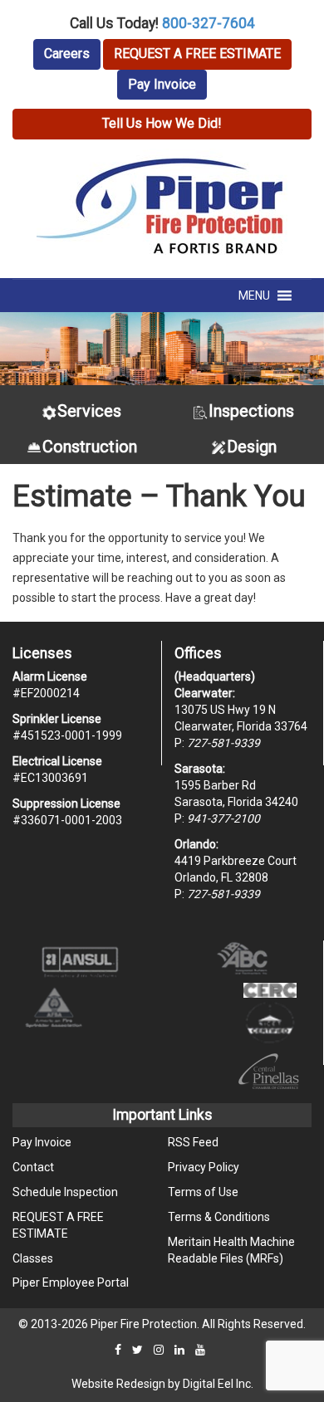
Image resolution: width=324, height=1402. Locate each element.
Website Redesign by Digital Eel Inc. (162, 1383)
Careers (67, 53)
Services (89, 411)
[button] (254, 295)
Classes (32, 1258)
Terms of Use (203, 1192)
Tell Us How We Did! (162, 123)
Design (252, 447)
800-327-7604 (208, 23)
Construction (89, 447)
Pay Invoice (162, 84)
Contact (33, 1167)
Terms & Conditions (219, 1217)
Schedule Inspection (65, 1192)
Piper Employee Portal (70, 1282)
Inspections (251, 411)
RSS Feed (193, 1142)
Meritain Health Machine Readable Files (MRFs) (231, 1250)
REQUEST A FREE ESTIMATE (197, 53)
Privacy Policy (203, 1167)
